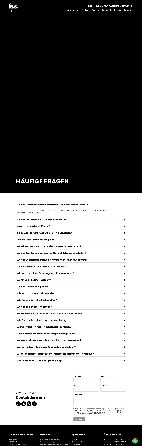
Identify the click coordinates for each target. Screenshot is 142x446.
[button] (4, 442)
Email (75, 385)
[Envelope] (23, 403)
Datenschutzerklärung (95, 409)
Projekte (95, 10)
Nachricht (77, 395)
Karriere (117, 10)
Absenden (79, 419)
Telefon (103, 385)
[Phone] (29, 403)
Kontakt (127, 10)
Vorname (77, 376)
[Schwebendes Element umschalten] (135, 441)
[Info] (34, 403)
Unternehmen (73, 10)
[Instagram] (18, 403)
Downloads (107, 10)
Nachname (105, 376)
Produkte (85, 10)
